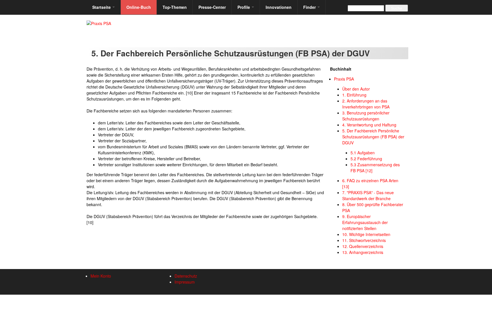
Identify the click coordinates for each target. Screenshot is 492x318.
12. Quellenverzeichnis (362, 246)
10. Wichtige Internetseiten (366, 234)
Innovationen (279, 7)
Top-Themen (175, 7)
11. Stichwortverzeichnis (364, 240)
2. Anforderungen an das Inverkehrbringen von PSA (366, 104)
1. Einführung (354, 95)
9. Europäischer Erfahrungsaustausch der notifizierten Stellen (365, 222)
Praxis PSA (344, 79)
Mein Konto (101, 276)
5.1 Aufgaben (362, 152)
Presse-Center (212, 7)
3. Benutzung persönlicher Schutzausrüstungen (366, 116)
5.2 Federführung (366, 158)
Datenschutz (186, 276)
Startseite (102, 7)
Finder (310, 7)
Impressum (185, 282)
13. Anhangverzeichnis (362, 252)
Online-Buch (138, 7)
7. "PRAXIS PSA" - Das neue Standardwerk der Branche (368, 195)
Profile (244, 7)
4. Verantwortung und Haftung (369, 125)
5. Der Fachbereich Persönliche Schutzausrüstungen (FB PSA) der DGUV (373, 136)
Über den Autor (356, 89)
